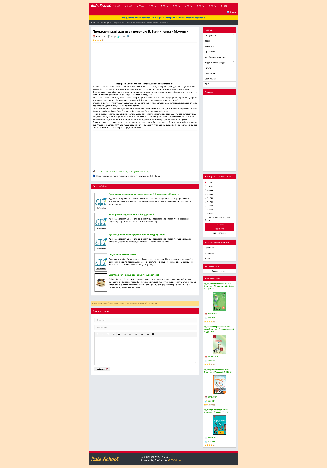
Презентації (210, 51)
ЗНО (207, 84)
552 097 (211, 401)
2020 (106, 171)
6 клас (210, 202)
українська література (120, 171)
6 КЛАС (176, 6)
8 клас (210, 209)
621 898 (211, 360)
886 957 (211, 317)
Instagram (209, 253)
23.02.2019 (213, 356)
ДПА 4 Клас (210, 73)
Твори (113, 36)
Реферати (209, 46)
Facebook (209, 247)
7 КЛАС (188, 6)
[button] (97, 334)
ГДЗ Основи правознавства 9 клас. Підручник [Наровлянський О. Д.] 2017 (219, 329)
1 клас (210, 182)
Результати (219, 229)
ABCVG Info (174, 460)
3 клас (210, 190)
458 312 (211, 441)
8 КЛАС (200, 6)
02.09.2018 (213, 314)
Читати (208, 68)
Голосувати (219, 225)
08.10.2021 (212, 397)
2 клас (210, 186)
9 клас (210, 213)
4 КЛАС (152, 6)
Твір (98, 171)
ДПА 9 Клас (210, 79)
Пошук (233, 12)
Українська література (215, 57)
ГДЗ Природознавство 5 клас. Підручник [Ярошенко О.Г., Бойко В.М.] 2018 (219, 286)
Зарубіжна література (141, 171)
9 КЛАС (212, 6)
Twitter (208, 258)
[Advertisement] (145, 62)
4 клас (210, 194)
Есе (102, 171)
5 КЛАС (164, 6)
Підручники (210, 35)
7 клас (210, 205)
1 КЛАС (116, 6)
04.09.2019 (213, 437)
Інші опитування (219, 233)
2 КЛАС (128, 6)
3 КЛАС (140, 6)
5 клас (210, 198)
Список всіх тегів (219, 271)
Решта (224, 6)
